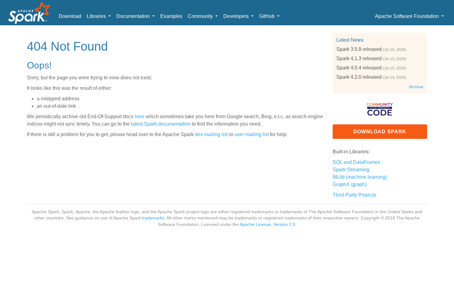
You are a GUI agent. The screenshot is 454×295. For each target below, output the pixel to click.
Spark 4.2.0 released (359, 77)
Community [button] (201, 16)
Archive (416, 87)
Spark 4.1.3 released (359, 58)
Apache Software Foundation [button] (407, 16)
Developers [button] (236, 16)
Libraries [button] (97, 16)
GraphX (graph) (350, 184)
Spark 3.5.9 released (359, 49)
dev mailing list (211, 134)
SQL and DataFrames (356, 162)
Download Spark (379, 131)
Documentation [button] (133, 16)
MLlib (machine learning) (360, 177)
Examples (171, 16)
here (140, 116)
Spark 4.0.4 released (359, 67)
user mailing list (251, 134)
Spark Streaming (351, 169)
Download (70, 16)
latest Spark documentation (161, 124)
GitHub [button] (267, 16)
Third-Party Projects (354, 194)
